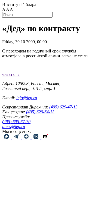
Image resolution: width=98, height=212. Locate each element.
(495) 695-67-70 (16, 121)
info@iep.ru (26, 97)
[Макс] (7, 137)
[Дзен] (27, 137)
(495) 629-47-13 (63, 107)
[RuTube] (45, 137)
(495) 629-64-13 (40, 112)
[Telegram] (17, 137)
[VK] (36, 137)
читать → (11, 74)
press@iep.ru (13, 126)
